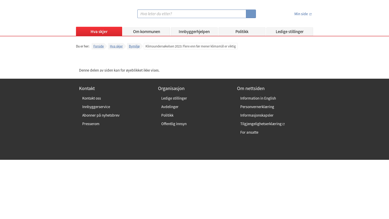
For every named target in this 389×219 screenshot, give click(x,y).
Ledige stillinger (290, 31)
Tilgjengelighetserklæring (261, 123)
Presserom (90, 123)
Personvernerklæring (257, 106)
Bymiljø (134, 46)
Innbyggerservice (96, 106)
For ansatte (249, 132)
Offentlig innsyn (174, 123)
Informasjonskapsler (257, 115)
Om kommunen (146, 31)
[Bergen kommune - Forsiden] (92, 15)
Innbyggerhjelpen (194, 31)
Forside (98, 46)
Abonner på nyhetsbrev (101, 115)
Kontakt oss (91, 98)
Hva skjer (99, 31)
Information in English (258, 98)
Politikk (241, 31)
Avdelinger (169, 106)
